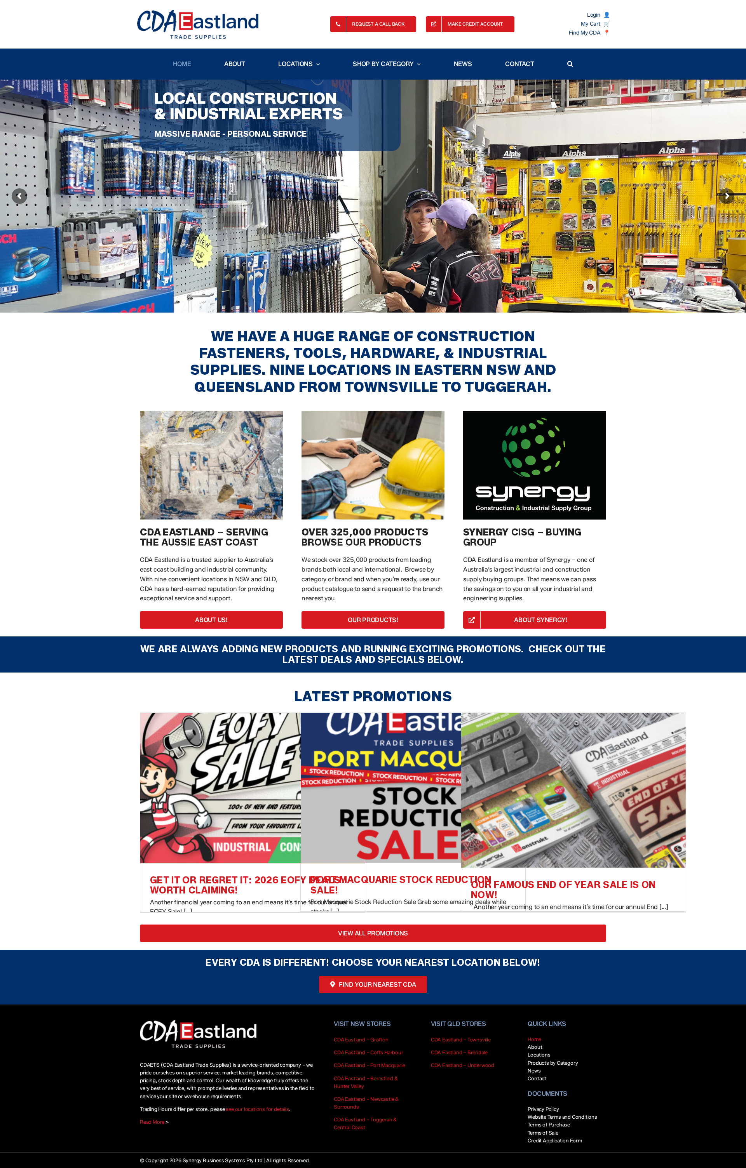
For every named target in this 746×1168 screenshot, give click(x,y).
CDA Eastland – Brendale (459, 1052)
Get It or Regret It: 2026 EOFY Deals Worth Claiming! (245, 885)
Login (593, 15)
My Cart (590, 24)
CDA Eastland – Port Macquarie (369, 1065)
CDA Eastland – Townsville (461, 1039)
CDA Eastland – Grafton (361, 1039)
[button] (570, 64)
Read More (152, 1122)
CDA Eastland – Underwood (462, 1065)
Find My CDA (584, 33)
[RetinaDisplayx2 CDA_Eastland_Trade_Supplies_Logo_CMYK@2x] (197, 24)
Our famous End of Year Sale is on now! (563, 889)
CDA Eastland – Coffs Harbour (368, 1052)
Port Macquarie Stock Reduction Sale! (401, 884)
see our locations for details (257, 1109)
